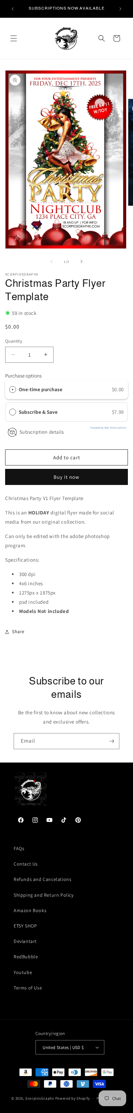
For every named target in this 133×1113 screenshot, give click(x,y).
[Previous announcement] (12, 8)
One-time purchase (40, 389)
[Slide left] (51, 261)
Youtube (23, 972)
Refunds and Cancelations (42, 879)
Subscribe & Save (39, 412)
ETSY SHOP (25, 926)
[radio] (12, 389)
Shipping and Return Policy (44, 895)
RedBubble (26, 957)
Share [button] (18, 631)
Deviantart (25, 941)
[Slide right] (81, 261)
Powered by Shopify (72, 1098)
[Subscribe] (111, 741)
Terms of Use (28, 988)
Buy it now (66, 477)
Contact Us (26, 864)
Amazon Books (30, 910)
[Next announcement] (120, 8)
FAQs (19, 848)
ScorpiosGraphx (39, 1098)
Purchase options (23, 375)
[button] (13, 38)
